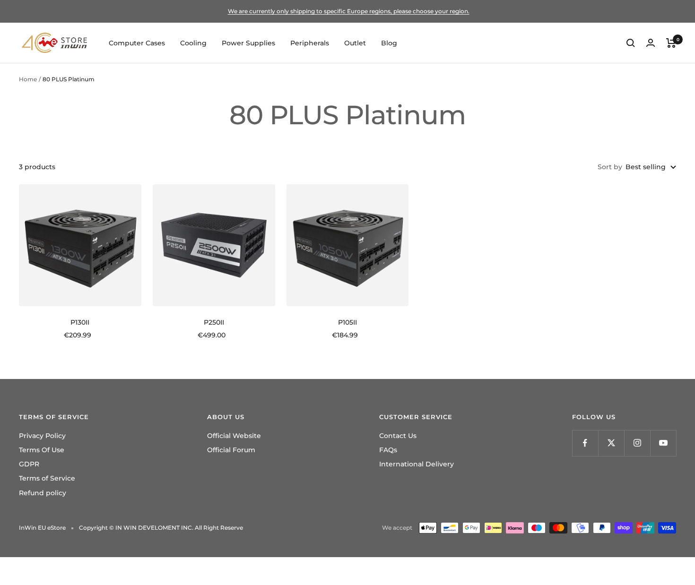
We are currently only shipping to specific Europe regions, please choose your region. (348, 11)
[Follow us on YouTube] (663, 443)
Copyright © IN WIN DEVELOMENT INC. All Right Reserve (161, 527)
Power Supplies (248, 43)
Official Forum (231, 450)
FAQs (388, 450)
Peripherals (309, 43)
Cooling (193, 43)
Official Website (234, 435)
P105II (347, 322)
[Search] (630, 43)
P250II (214, 322)
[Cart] (671, 43)
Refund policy (42, 493)
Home (28, 79)
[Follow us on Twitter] (611, 443)
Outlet (355, 43)
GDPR (29, 464)
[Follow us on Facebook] (585, 443)
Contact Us (398, 435)
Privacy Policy (42, 435)
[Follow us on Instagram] (637, 443)
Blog (389, 43)
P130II (79, 322)
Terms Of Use (41, 450)
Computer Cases (137, 43)
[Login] (650, 43)
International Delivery (416, 464)
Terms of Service (47, 478)
